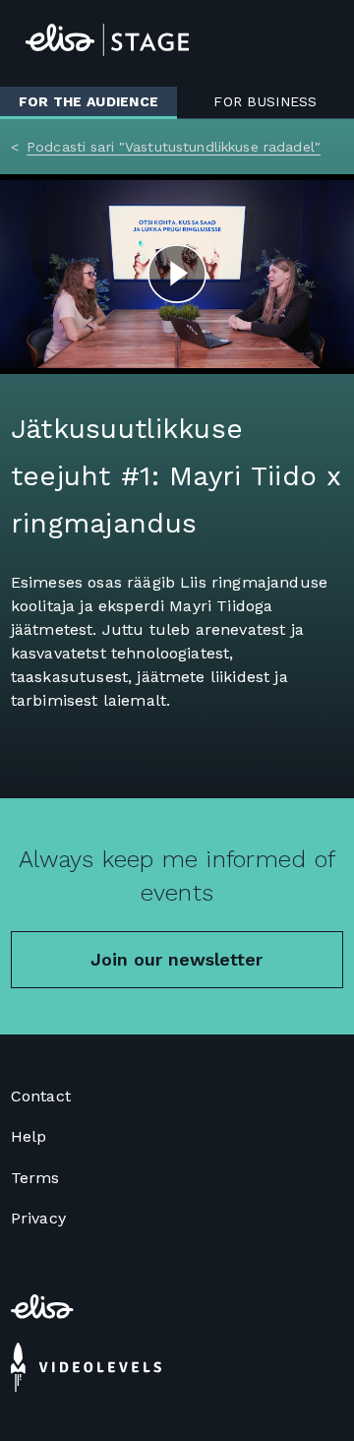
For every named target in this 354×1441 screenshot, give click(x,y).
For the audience (88, 101)
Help (29, 1136)
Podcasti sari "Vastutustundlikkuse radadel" (174, 147)
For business (265, 101)
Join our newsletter (176, 959)
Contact (41, 1096)
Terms (35, 1177)
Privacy (38, 1218)
